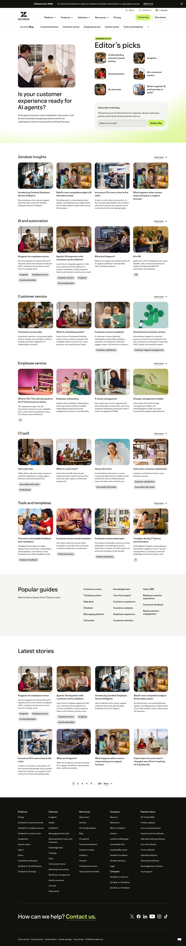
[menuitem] (161, 10)
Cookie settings (65, 939)
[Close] (181, 3)
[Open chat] (179, 939)
